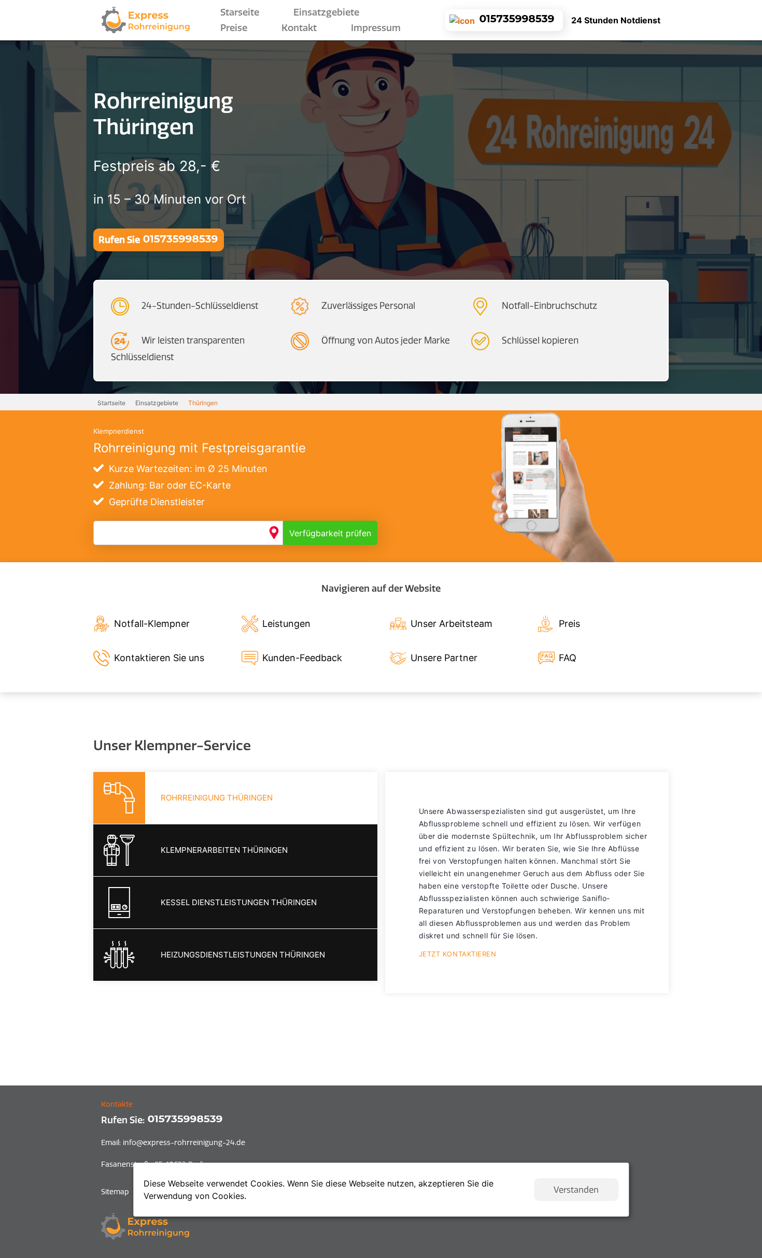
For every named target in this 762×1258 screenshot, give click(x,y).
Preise (233, 28)
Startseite (111, 403)
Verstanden (576, 1189)
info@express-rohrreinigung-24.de (173, 1142)
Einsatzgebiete (156, 403)
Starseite (241, 12)
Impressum (376, 28)
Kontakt (299, 28)
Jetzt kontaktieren (458, 954)
